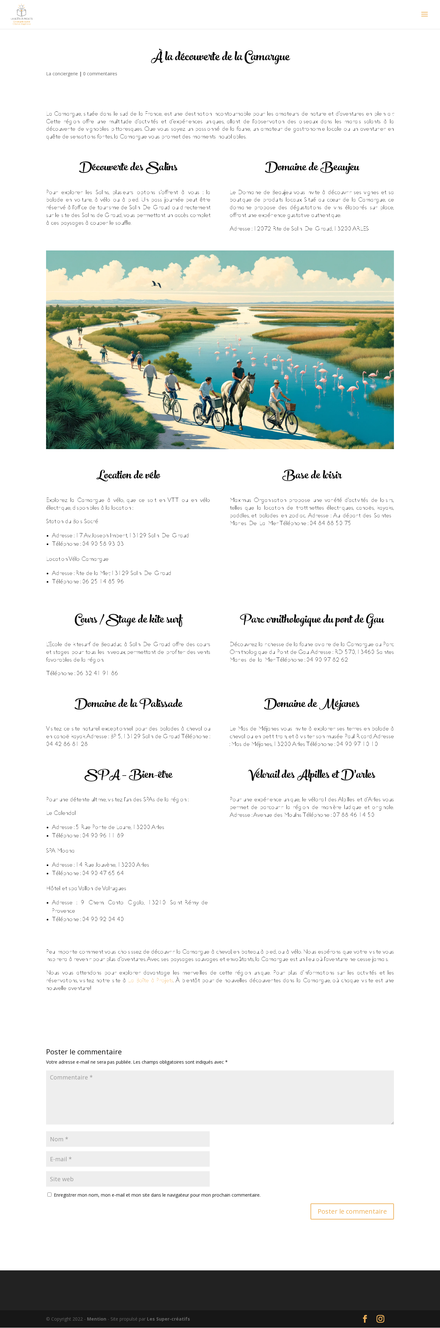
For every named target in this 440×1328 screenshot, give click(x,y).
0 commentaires (100, 74)
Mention (97, 1319)
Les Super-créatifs (168, 1319)
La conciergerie (62, 74)
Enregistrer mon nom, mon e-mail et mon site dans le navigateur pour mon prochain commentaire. (157, 1195)
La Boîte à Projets (150, 981)
